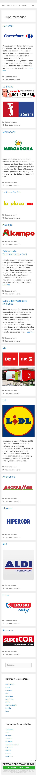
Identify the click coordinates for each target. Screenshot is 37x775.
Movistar (8, 741)
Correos (8, 690)
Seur (7, 733)
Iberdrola (9, 747)
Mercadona (8, 131)
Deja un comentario (12, 80)
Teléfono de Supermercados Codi (14, 253)
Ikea (7, 711)
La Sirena (7, 86)
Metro (7, 702)
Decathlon (9, 699)
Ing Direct (9, 756)
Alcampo (7, 224)
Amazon (8, 738)
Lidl (4, 400)
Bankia (8, 708)
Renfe (7, 687)
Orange (8, 735)
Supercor (7, 630)
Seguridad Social (12, 744)
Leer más (6, 285)
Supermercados (11, 77)
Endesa (8, 750)
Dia (4, 347)
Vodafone (9, 730)
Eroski (5, 595)
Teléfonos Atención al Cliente (14, 5)
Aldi (4, 544)
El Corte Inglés (11, 705)
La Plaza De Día (11, 192)
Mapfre (8, 753)
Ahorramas (8, 476)
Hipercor (7, 508)
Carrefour (7, 25)
